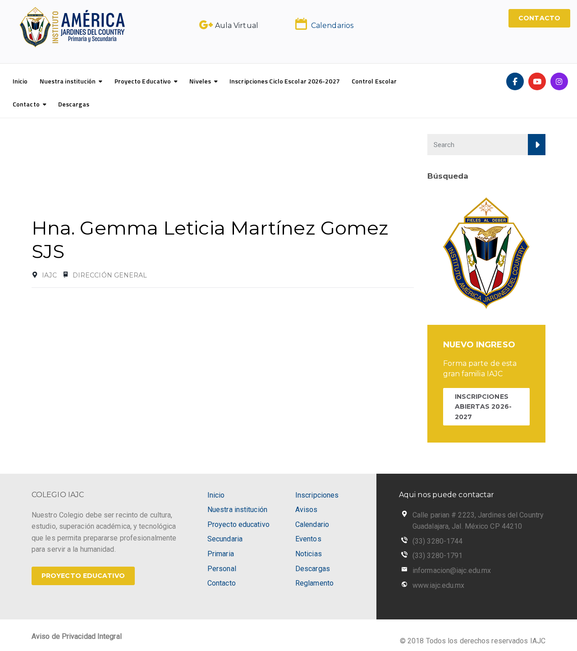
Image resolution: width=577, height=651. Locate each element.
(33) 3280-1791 (437, 555)
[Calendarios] (301, 24)
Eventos (308, 539)
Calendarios (332, 25)
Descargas (73, 104)
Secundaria (225, 539)
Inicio (20, 81)
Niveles (200, 81)
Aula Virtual (236, 25)
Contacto (26, 104)
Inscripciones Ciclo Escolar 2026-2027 (284, 81)
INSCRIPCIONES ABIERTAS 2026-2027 (483, 406)
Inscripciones (317, 495)
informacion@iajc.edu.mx (451, 570)
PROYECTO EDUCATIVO (83, 576)
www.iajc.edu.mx (438, 585)
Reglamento (314, 583)
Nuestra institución (68, 81)
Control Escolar (374, 81)
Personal (221, 568)
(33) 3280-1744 (437, 541)
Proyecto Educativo (142, 81)
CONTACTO (539, 18)
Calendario (312, 524)
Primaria (220, 553)
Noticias (308, 553)
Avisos (306, 509)
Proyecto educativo (238, 524)
